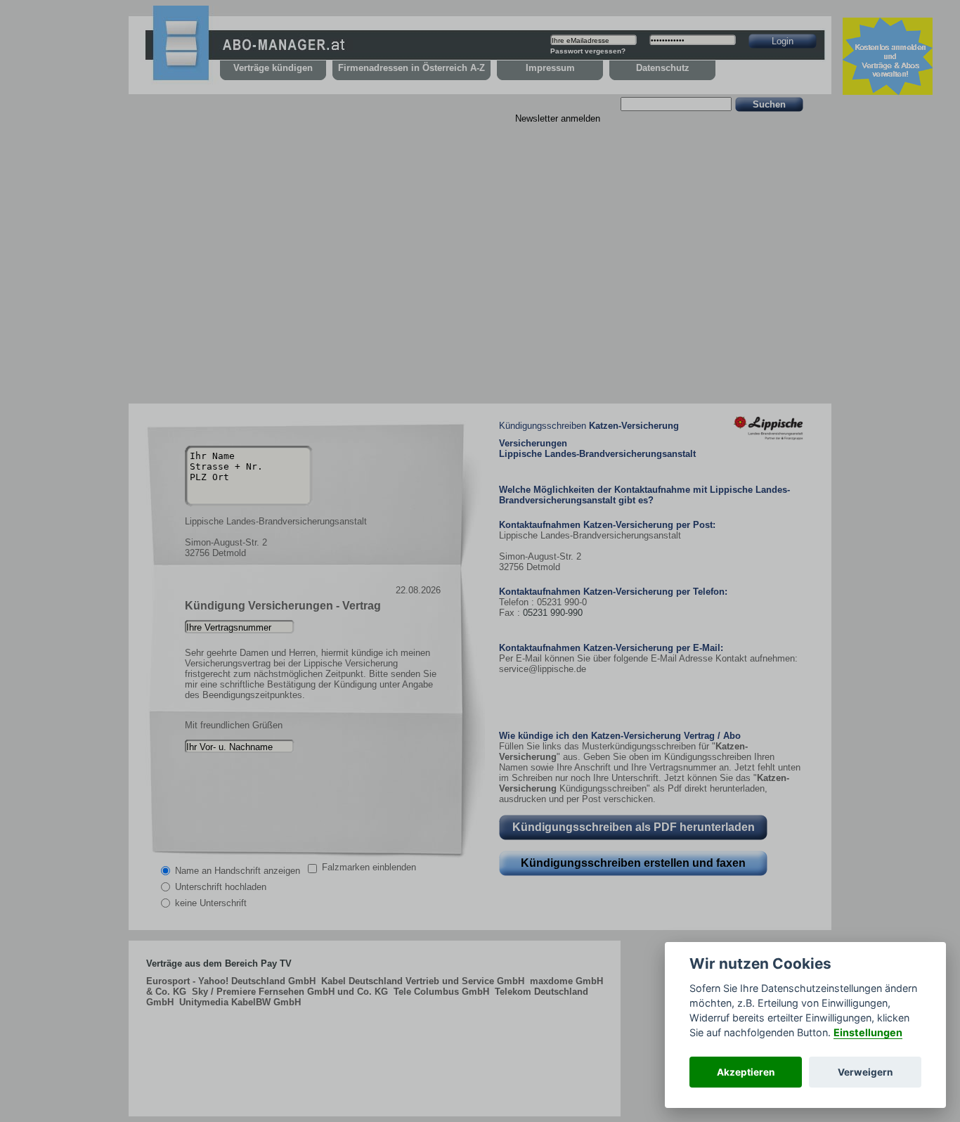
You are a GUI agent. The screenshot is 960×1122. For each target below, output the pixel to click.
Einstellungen (867, 1032)
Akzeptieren (745, 1072)
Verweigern (865, 1072)
